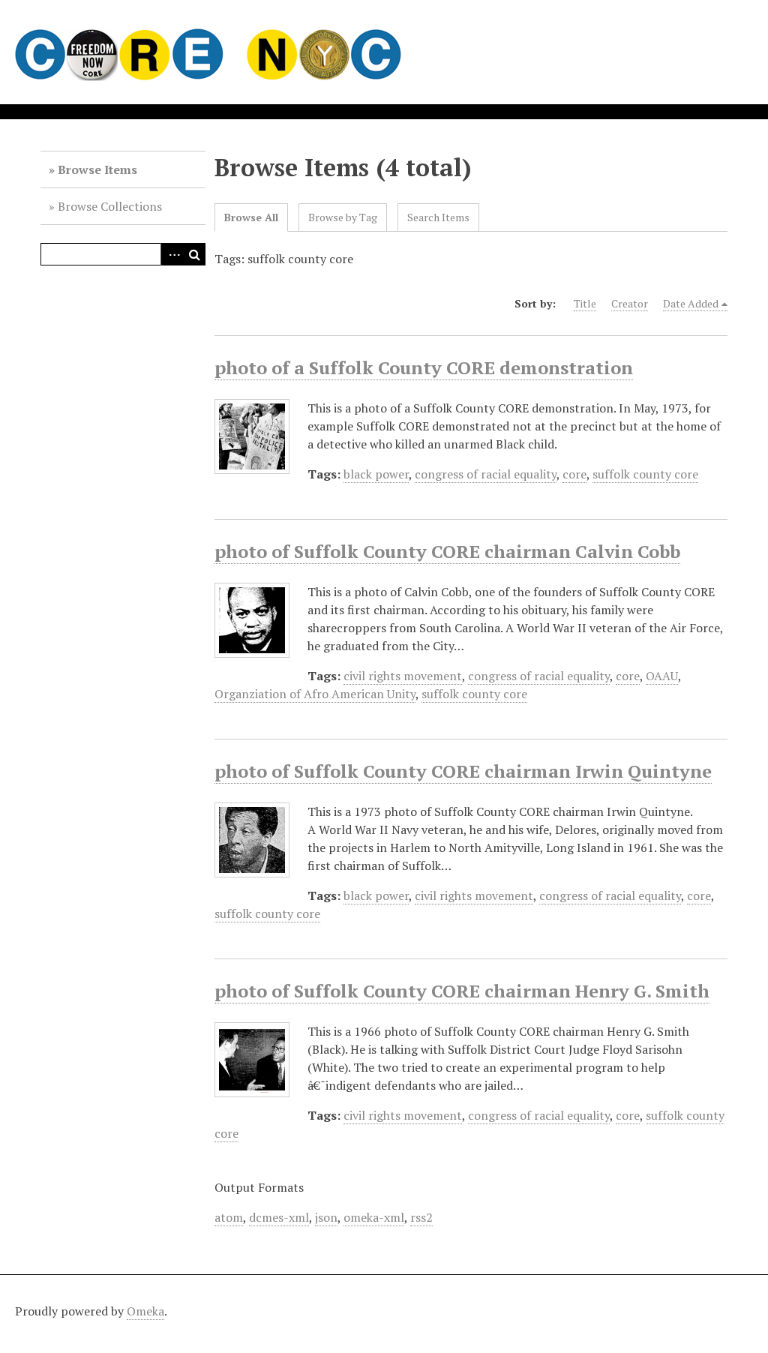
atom (228, 1217)
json (326, 1217)
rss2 (421, 1217)
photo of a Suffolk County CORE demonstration (423, 368)
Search (194, 254)
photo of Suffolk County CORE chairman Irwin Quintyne (463, 771)
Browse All (251, 217)
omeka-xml (374, 1217)
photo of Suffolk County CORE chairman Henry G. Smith (462, 991)
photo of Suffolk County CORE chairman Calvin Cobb (447, 551)
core (574, 474)
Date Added (690, 303)
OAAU (662, 676)
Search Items (438, 217)
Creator (629, 303)
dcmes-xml (279, 1217)
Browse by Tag (342, 217)
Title (585, 303)
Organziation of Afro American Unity (315, 694)
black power (376, 474)
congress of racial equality (485, 474)
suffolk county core (645, 474)
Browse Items (97, 169)
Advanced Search (171, 254)
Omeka (145, 1311)
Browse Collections (110, 206)
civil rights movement (403, 676)
